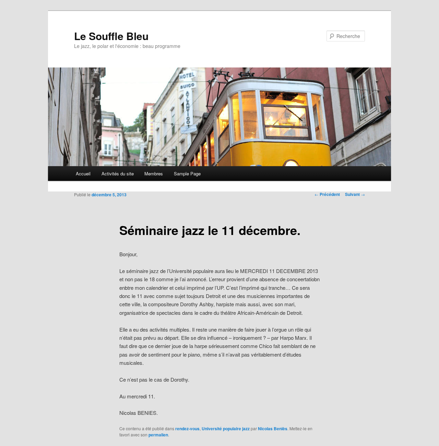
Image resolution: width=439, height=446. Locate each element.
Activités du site (118, 173)
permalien (158, 435)
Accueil (83, 173)
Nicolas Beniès (272, 428)
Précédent (327, 194)
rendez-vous (187, 428)
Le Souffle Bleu (111, 35)
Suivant (355, 194)
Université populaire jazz (226, 428)
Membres (153, 173)
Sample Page (187, 173)
